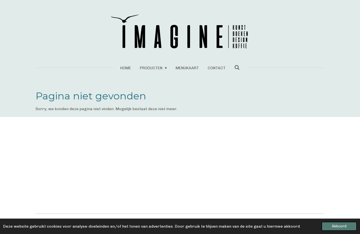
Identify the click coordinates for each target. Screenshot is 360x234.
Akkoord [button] (339, 226)
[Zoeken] (237, 67)
